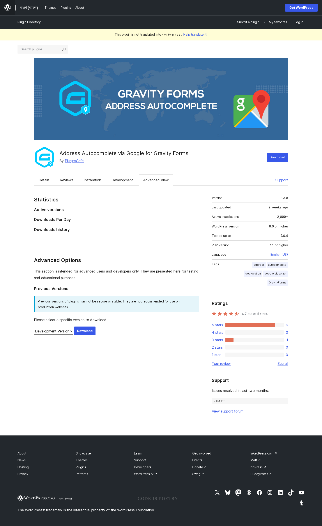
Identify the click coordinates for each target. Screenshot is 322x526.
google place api (275, 273)
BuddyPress (261, 474)
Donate (199, 467)
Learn (138, 453)
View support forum (227, 411)
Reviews (66, 180)
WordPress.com (264, 453)
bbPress (258, 467)
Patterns (82, 474)
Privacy (23, 474)
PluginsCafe (74, 161)
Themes (82, 460)
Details (44, 180)
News (22, 460)
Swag (198, 474)
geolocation (253, 273)
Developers (142, 467)
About (22, 453)
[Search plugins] (64, 49)
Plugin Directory (29, 22)
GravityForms (277, 282)
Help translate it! (195, 34)
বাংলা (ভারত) (65, 498)
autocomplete (277, 264)
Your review (221, 363)
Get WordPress (301, 7)
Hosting (23, 467)
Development (122, 180)
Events (197, 460)
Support (281, 180)
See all (283, 363)
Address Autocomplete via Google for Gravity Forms (123, 153)
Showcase (83, 453)
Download (277, 157)
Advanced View (156, 180)
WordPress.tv (145, 474)
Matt (256, 460)
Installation (92, 180)
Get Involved (201, 453)
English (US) (279, 254)
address (259, 264)
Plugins (81, 467)
